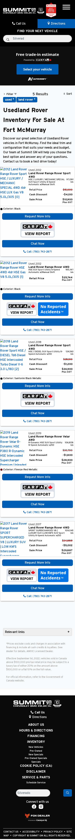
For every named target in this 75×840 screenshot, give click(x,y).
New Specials (36, 754)
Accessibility (31, 832)
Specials (36, 762)
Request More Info (37, 216)
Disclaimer (36, 771)
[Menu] (66, 8)
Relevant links (15, 632)
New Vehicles (36, 747)
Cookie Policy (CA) (36, 765)
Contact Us (11, 832)
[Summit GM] (23, 10)
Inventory (36, 741)
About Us (36, 724)
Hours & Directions (36, 730)
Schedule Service (36, 782)
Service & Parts (36, 777)
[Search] (67, 793)
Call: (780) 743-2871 (39, 251)
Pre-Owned (36, 751)
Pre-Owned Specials (36, 758)
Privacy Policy (53, 832)
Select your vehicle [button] (37, 69)
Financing (36, 736)
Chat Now (37, 243)
